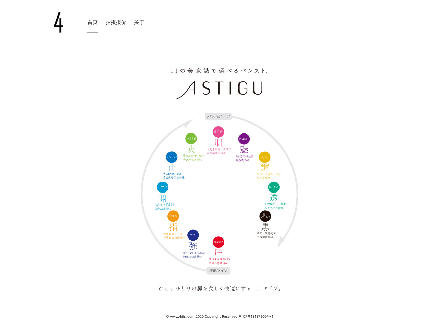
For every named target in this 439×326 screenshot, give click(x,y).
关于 (139, 22)
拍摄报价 (116, 22)
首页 (92, 22)
